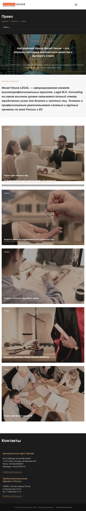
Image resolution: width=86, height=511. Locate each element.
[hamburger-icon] (76, 5)
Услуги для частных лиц (16, 175)
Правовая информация (64, 507)
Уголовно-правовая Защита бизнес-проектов (26, 357)
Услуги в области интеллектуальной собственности (30, 181)
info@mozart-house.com (12, 472)
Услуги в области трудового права (21, 298)
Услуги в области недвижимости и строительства (29, 239)
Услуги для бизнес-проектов (18, 416)
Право (7, 129)
